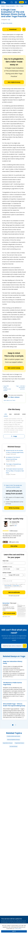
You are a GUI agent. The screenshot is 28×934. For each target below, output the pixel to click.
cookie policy (17, 928)
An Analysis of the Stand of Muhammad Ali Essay (13, 458)
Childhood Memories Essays (13, 736)
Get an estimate (14, 592)
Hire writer (14, 546)
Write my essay (14, 508)
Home (2, 6)
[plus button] (23, 575)
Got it (14, 931)
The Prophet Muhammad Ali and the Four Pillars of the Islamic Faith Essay (15, 470)
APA (5, 414)
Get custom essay (14, 368)
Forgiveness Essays (19, 743)
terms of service (8, 585)
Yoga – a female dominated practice (20, 387)
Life (17, 6)
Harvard (17, 414)
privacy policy (16, 585)
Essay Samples (10, 6)
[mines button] (4, 575)
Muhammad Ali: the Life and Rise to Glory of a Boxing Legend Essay (14, 451)
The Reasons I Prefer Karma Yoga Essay (12, 683)
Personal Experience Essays (13, 739)
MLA (10, 414)
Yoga (21, 6)
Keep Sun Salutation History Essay (12, 662)
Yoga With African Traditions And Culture (7, 388)
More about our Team (9, 400)
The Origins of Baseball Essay (13, 464)
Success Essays (13, 746)
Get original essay (14, 82)
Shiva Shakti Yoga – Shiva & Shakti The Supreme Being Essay (14, 705)
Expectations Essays (7, 743)
